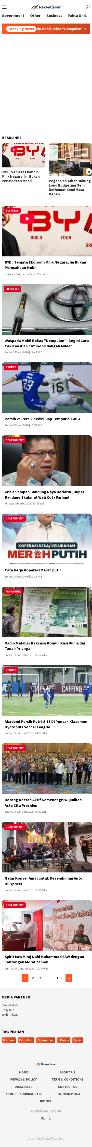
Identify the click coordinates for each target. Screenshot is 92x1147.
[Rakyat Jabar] (46, 6)
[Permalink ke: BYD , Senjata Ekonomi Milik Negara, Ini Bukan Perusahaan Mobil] (23, 155)
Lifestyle (64, 1040)
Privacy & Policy (23, 1079)
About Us (67, 1072)
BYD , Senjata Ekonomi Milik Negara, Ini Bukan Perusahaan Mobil (21, 176)
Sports (77, 1040)
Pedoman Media (67, 1094)
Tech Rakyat (10, 1015)
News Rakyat (10, 1005)
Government (46, 1040)
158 (59, 977)
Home (23, 1072)
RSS (48, 1119)
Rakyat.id (8, 1010)
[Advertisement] (46, 83)
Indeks (45, 1101)
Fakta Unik (26, 1040)
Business (8, 1040)
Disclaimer (23, 1087)
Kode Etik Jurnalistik (23, 1094)
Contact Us (67, 1087)
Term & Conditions (68, 1079)
